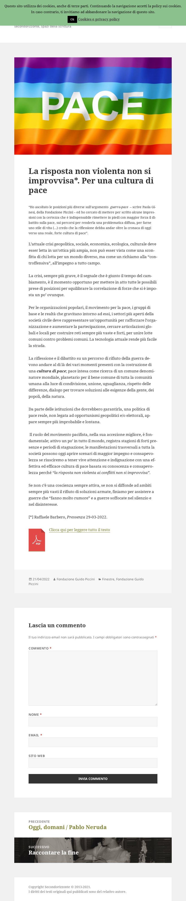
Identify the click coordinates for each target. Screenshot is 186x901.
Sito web (37, 756)
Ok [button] (72, 19)
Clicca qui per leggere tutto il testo (79, 529)
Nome (35, 714)
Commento (40, 648)
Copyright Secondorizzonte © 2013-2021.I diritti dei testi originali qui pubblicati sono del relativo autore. (77, 889)
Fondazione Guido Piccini (76, 579)
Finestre (108, 579)
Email (35, 735)
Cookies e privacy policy (99, 19)
